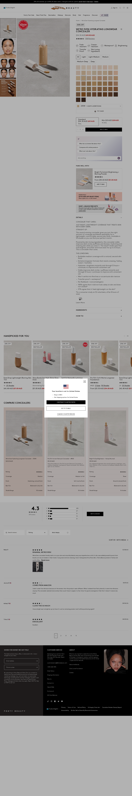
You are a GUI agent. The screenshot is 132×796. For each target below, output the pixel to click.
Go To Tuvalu (66, 408)
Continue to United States (66, 402)
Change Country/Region (66, 414)
